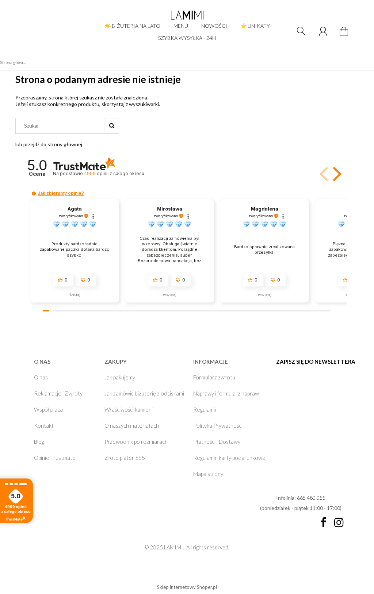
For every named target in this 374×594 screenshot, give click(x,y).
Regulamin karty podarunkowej (230, 457)
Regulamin (205, 409)
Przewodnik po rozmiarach (136, 441)
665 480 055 (311, 498)
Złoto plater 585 (124, 457)
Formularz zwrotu (214, 377)
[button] (335, 174)
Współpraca (48, 409)
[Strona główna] (187, 15)
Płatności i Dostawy (216, 441)
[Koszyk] (345, 36)
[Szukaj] (111, 125)
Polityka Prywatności (218, 425)
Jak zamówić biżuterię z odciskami (144, 393)
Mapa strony (208, 473)
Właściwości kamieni (128, 409)
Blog (39, 441)
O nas (41, 377)
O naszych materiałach (131, 425)
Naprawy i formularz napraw (226, 393)
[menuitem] (132, 26)
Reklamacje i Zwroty (58, 393)
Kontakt (44, 425)
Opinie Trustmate (55, 457)
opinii (114, 173)
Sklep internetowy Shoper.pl (187, 587)
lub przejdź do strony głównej (48, 144)
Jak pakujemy (119, 377)
